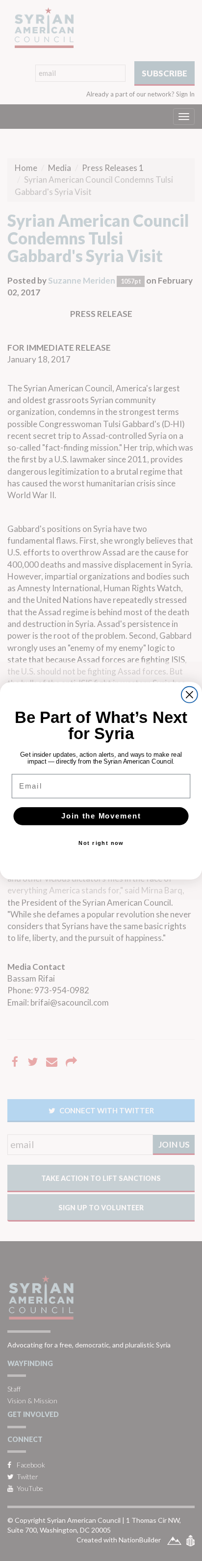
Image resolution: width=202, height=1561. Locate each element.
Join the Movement (101, 816)
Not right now (101, 843)
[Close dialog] (189, 694)
